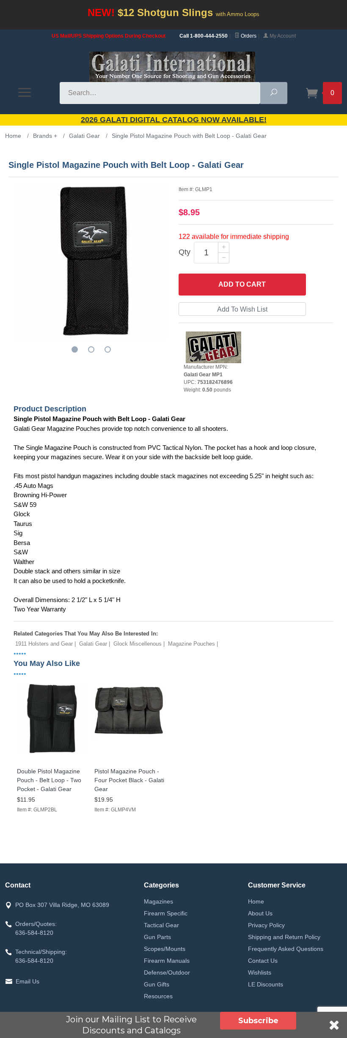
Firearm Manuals (167, 960)
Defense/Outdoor (167, 972)
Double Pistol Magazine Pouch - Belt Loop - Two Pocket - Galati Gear (49, 780)
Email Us (27, 981)
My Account (282, 36)
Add (242, 284)
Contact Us (263, 960)
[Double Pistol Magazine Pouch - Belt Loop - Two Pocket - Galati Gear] (52, 754)
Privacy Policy (266, 925)
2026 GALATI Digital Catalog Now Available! (174, 119)
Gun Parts (157, 937)
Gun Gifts (156, 984)
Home (256, 901)
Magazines (158, 901)
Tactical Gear (161, 925)
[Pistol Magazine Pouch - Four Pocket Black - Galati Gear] (129, 754)
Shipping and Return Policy (284, 937)
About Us (260, 913)
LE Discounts (265, 984)
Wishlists (259, 972)
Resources (158, 996)
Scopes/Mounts (164, 948)
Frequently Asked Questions (285, 948)
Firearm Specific (165, 913)
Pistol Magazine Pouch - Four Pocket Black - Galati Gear (129, 780)
